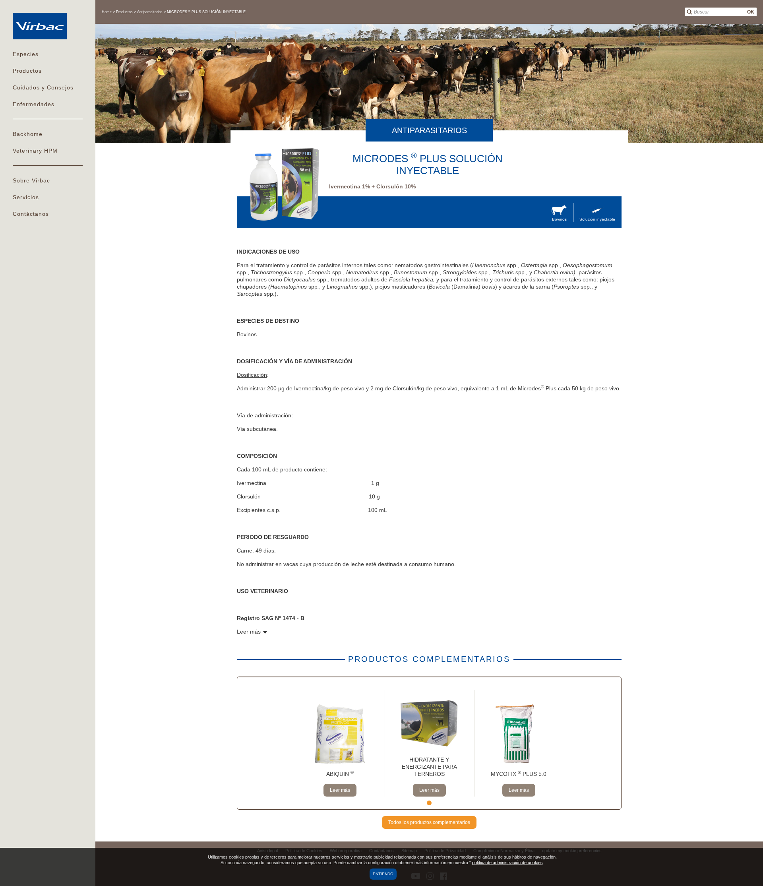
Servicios (26, 197)
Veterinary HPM (35, 150)
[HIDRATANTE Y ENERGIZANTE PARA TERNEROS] (429, 720)
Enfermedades (33, 104)
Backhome (28, 134)
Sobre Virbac (31, 180)
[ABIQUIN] (340, 734)
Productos (27, 71)
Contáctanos (31, 214)
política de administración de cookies (507, 862)
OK (750, 12)
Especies (26, 54)
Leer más (340, 790)
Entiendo (383, 874)
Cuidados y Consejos (43, 87)
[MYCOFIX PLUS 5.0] (518, 734)
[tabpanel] (340, 743)
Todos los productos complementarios (429, 822)
